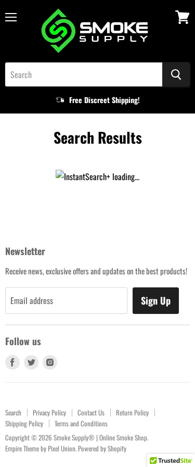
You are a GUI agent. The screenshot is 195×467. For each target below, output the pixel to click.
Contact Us (91, 412)
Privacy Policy (49, 412)
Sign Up (156, 300)
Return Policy (132, 412)
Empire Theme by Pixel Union (40, 448)
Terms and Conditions (81, 423)
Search (13, 412)
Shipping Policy (24, 423)
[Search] (176, 74)
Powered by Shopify (102, 448)
